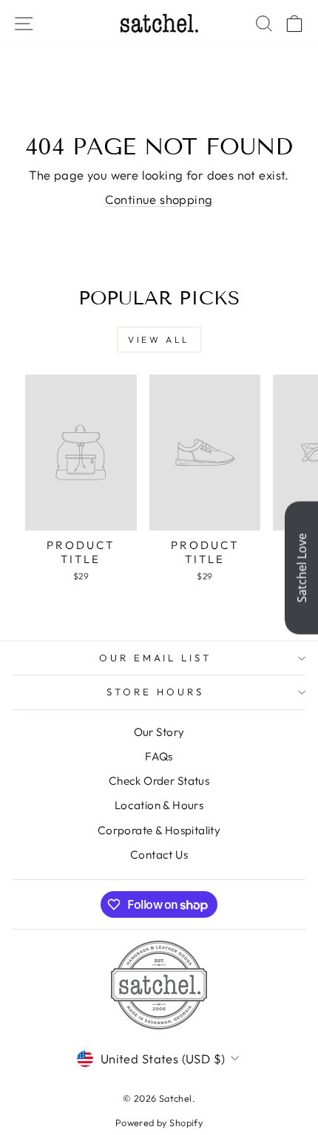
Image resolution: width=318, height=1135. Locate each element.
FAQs (159, 756)
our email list (155, 658)
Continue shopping (158, 199)
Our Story (159, 732)
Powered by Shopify (159, 1122)
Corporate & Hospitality (159, 830)
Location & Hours (159, 805)
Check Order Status (159, 781)
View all (159, 339)
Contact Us (159, 855)
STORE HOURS (155, 692)
